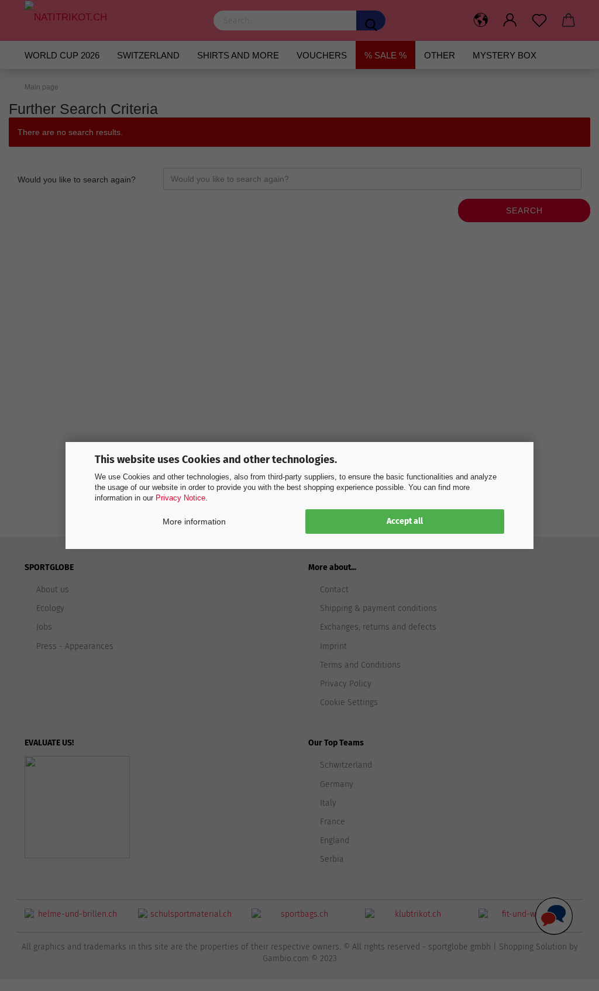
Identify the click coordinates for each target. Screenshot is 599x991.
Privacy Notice (180, 497)
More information (194, 521)
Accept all (405, 521)
